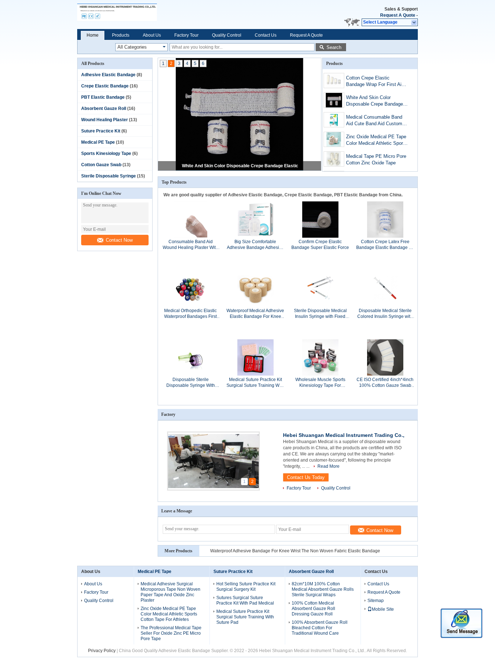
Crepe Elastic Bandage (105, 86)
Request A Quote (397, 15)
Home (93, 35)
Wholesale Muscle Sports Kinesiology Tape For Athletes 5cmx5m (320, 382)
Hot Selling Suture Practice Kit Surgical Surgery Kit (245, 586)
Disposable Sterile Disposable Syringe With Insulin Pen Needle (190, 382)
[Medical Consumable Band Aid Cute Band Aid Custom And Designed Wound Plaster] (334, 119)
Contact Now (119, 240)
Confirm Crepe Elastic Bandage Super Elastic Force (320, 244)
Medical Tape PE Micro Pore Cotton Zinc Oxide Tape (376, 159)
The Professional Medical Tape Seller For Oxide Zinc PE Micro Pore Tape (171, 633)
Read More (328, 466)
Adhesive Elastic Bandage (108, 74)
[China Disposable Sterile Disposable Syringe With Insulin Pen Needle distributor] (190, 357)
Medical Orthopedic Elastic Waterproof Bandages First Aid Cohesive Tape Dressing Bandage (190, 313)
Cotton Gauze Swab (101, 164)
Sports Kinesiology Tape (106, 153)
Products (120, 35)
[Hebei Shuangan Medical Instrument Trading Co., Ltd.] (150, 14)
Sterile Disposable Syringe (108, 176)
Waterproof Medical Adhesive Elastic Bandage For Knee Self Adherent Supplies (255, 313)
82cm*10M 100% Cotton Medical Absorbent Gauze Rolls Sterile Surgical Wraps (323, 589)
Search (333, 47)
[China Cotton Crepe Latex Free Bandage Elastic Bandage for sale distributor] (385, 219)
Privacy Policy (102, 650)
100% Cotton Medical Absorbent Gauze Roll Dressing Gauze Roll (313, 609)
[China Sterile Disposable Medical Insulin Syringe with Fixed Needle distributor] (320, 288)
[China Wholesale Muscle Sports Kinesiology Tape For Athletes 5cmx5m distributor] (320, 357)
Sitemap (375, 600)
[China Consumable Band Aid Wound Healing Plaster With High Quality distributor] (190, 219)
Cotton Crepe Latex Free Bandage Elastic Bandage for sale (385, 244)
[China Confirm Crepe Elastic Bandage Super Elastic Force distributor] (320, 219)
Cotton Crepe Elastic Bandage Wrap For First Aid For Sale (375, 82)
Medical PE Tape (98, 142)
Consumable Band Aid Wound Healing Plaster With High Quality (190, 244)
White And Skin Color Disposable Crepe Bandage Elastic (240, 165)
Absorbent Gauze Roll (103, 108)
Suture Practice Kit (100, 131)
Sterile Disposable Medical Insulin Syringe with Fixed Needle (320, 313)
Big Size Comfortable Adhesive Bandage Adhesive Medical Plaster (255, 244)
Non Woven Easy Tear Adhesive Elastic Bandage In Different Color (275, 550)
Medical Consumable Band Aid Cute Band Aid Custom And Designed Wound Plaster (377, 121)
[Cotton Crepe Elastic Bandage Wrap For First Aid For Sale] (334, 80)
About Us (152, 35)
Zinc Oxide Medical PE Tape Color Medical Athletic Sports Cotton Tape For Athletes (376, 140)
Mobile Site (383, 609)
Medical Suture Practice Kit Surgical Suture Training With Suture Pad (255, 382)
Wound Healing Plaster (104, 119)
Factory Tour (186, 35)
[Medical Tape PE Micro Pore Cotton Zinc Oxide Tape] (334, 159)
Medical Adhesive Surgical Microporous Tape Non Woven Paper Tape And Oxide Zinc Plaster (170, 592)
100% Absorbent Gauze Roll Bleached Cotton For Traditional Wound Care (320, 628)
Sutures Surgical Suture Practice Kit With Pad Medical (245, 600)
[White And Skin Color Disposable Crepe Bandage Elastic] (334, 100)
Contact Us (265, 35)
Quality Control (226, 35)
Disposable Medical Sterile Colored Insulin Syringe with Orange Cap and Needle (385, 313)
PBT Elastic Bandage (103, 97)
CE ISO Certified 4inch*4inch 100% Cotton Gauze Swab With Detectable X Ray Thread (385, 382)
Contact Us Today (306, 477)
